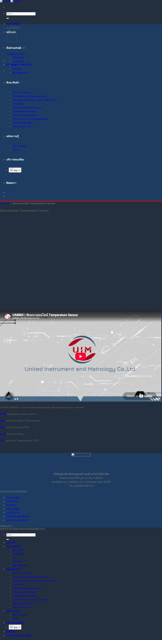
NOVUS (17, 69)
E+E (15, 65)
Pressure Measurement (27, 107)
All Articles (19, 146)
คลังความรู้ (12, 136)
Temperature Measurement (30, 96)
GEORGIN (18, 61)
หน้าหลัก (4, 203)
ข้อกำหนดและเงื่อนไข (17, 516)
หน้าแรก (11, 542)
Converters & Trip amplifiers (30, 119)
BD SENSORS (20, 73)
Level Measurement (25, 115)
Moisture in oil (21, 126)
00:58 (3, 414)
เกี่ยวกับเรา (12, 501)
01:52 (2, 420)
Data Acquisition (23, 123)
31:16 (2, 440)
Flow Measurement (24, 111)
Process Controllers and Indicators (34, 100)
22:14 (3, 427)
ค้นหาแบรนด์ (13, 48)
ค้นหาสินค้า (12, 82)
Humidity (18, 104)
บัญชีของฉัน (13, 497)
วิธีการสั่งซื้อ (13, 509)
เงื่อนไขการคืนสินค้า (17, 520)
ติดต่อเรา (11, 505)
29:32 (3, 434)
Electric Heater (22, 92)
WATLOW (18, 58)
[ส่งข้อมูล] (7, 18)
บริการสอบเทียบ (15, 159)
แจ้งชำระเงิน (12, 513)
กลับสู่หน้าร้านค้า (15, 54)
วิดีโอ (15, 150)
